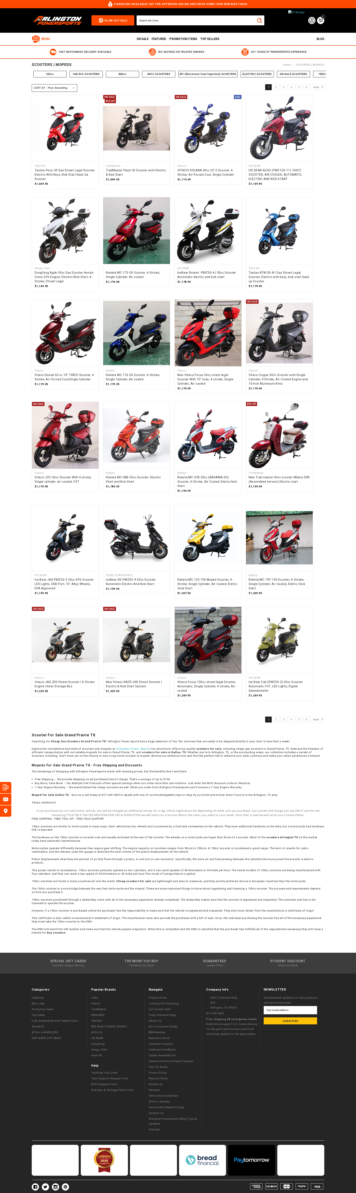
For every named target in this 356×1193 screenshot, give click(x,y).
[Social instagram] (55, 1187)
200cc (122, 74)
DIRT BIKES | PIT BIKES (46, 1038)
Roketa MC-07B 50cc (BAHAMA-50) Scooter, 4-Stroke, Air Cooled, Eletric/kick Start (207, 482)
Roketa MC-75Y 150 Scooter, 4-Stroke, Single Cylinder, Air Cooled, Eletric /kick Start (277, 584)
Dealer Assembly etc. (163, 1055)
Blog (320, 39)
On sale (143, 39)
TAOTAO (96, 1020)
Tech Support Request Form (110, 1078)
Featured (159, 39)
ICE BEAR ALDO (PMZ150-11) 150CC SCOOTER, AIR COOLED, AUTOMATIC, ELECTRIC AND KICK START (275, 175)
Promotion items (183, 39)
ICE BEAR (97, 1038)
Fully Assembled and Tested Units (55, 1020)
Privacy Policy (158, 1072)
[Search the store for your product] (259, 20)
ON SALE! (38, 1026)
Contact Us (156, 1113)
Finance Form (158, 997)
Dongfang (98, 1043)
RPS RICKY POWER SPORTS (109, 1026)
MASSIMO (98, 1015)
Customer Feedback (162, 1049)
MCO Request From (104, 1084)
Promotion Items (43, 1009)
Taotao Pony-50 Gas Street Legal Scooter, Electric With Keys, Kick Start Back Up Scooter (65, 175)
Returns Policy (158, 1078)
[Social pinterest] (65, 1187)
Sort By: (40, 87)
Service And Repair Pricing (166, 1107)
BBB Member (157, 1032)
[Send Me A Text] (5, 787)
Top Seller (38, 1015)
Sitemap (154, 1129)
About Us (155, 1020)
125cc (50, 74)
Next (316, 87)
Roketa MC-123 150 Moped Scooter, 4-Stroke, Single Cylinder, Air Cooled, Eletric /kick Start (207, 584)
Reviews (154, 1089)
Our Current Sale (159, 1009)
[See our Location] (5, 811)
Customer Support (161, 1043)
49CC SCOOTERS (158, 74)
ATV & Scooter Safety (163, 1026)
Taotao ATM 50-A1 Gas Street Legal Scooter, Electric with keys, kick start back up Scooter (279, 277)
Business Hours (159, 1038)
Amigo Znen (99, 1049)
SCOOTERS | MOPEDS (310, 64)
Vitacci (96, 1003)
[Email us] (5, 799)
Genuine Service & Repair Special (171, 1061)
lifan (94, 997)
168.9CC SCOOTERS (86, 74)
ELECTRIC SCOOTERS (257, 74)
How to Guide (158, 1066)
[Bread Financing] (202, 1160)
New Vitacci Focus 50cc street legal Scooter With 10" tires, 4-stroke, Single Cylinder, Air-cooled (205, 379)
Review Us (156, 1084)
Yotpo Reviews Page (162, 1015)
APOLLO (96, 1032)
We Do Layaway (159, 1101)
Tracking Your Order (104, 1072)
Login (312, 20)
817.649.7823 (215, 1013)
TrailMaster (98, 1009)
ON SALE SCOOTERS (293, 74)
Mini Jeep (38, 1003)
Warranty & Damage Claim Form (112, 1089)
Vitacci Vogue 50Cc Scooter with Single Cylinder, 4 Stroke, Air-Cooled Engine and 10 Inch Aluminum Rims (278, 379)
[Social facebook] (35, 1187)
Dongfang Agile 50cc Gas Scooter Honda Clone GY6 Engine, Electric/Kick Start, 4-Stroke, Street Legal (64, 277)
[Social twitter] (45, 1187)
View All (96, 1055)
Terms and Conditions (163, 1095)
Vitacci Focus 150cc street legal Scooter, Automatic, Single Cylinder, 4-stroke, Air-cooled (207, 686)
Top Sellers (209, 39)
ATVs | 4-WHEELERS (45, 1032)
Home (287, 64)
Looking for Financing (164, 1003)
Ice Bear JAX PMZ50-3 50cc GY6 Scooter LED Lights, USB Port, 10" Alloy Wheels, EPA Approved (64, 584)
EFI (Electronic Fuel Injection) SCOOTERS (208, 74)
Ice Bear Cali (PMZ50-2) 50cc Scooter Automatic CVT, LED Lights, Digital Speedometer (276, 686)
